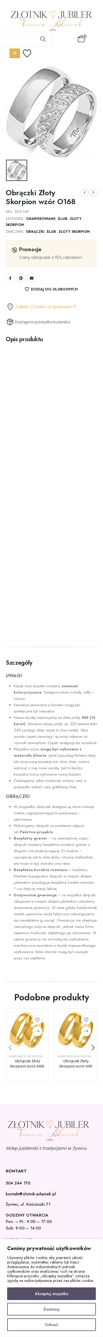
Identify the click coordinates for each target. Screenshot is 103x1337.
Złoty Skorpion (74, 231)
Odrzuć (51, 1325)
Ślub (62, 218)
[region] (51, 1288)
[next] (93, 193)
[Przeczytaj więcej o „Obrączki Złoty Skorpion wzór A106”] (37, 1031)
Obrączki (35, 231)
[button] (10, 1047)
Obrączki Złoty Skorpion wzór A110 (75, 1063)
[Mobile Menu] (14, 53)
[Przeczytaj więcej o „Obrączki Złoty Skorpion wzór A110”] (86, 1031)
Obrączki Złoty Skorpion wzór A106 (27, 1063)
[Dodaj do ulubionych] (37, 1019)
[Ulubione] (30, 53)
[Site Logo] (51, 21)
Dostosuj (51, 1309)
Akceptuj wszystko (51, 1294)
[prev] (85, 193)
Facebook (10, 278)
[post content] (27, 1030)
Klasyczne (16, 1056)
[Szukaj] (43, 39)
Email (31, 278)
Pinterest (20, 278)
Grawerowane (41, 218)
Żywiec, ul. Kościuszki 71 (28, 1204)
